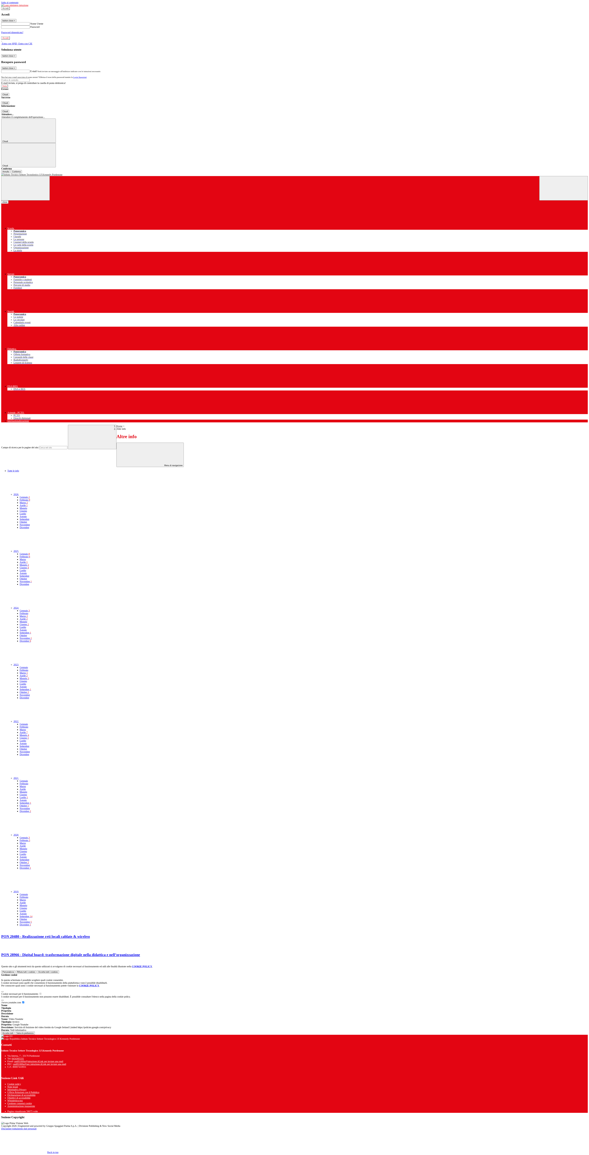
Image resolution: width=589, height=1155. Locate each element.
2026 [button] (16, 494)
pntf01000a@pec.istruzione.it (39, 1064)
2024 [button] (16, 608)
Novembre (25, 524)
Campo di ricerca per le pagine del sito (19, 447)
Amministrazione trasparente (21, 1106)
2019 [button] (16, 891)
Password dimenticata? (12, 32)
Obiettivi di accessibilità (18, 1098)
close (4, 202)
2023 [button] (16, 664)
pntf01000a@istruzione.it (38, 1061)
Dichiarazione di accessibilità (21, 1095)
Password (35, 27)
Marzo (24, 502)
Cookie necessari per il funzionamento (20, 994)
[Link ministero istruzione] (14, 5)
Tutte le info (13, 470)
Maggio (23, 508)
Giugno (23, 511)
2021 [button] (16, 778)
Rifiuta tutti (26, 972)
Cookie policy (14, 1084)
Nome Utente (36, 23)
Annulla (5, 172)
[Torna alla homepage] (294, 174)
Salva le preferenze (25, 1033)
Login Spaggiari (80, 77)
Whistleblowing (15, 1100)
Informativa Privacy (17, 1089)
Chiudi (5, 94)
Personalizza (8, 972)
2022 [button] (16, 721)
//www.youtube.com (11, 1002)
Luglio (23, 513)
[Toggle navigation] (25, 188)
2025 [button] (16, 551)
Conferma (16, 172)
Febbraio (25, 500)
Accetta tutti (48, 972)
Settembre (24, 519)
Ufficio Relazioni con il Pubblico (23, 1092)
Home (119, 426)
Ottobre (23, 522)
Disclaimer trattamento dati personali (19, 1128)
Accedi (5, 8)
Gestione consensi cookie (19, 1103)
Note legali (12, 1087)
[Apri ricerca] (563, 188)
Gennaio (25, 497)
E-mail (33, 71)
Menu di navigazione (173, 465)
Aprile (24, 505)
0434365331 (18, 1058)
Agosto (23, 516)
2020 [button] (16, 835)
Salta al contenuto (9, 2)
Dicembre (24, 527)
